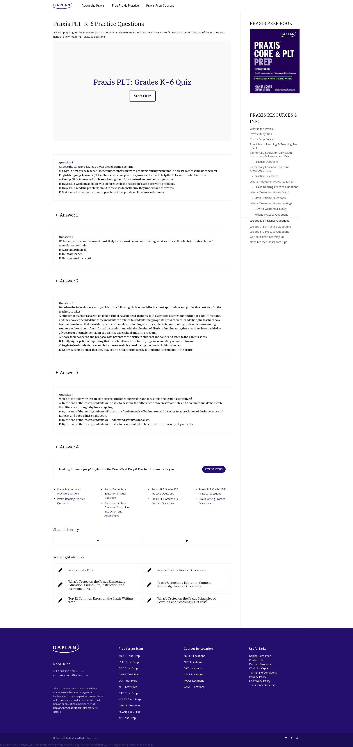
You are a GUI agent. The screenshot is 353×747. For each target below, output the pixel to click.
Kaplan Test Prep (260, 656)
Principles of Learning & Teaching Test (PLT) (274, 145)
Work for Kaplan (259, 668)
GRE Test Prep (128, 668)
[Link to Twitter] (286, 737)
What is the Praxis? (262, 129)
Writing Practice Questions (271, 214)
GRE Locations (193, 662)
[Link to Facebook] (291, 737)
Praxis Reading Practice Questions (276, 187)
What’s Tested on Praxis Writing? (271, 203)
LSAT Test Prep (129, 662)
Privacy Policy (257, 677)
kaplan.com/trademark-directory (73, 708)
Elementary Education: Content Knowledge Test (269, 168)
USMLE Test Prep (130, 705)
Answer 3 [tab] (69, 372)
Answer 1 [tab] (69, 215)
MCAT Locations (194, 680)
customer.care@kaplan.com (70, 675)
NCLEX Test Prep (130, 699)
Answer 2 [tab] (69, 281)
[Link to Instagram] (297, 737)
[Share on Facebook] (98, 541)
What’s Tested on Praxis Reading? (271, 181)
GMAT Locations (194, 687)
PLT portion (194, 32)
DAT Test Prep (128, 693)
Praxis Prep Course (262, 139)
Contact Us (256, 660)
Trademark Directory (262, 685)
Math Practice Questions (270, 198)
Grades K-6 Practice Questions (269, 220)
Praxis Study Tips (261, 134)
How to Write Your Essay (270, 208)
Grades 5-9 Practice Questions (269, 231)
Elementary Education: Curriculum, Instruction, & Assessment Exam (271, 154)
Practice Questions (266, 161)
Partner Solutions (260, 664)
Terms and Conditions (263, 672)
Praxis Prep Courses (160, 5)
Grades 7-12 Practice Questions (270, 226)
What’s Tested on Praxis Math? (270, 192)
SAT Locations (193, 668)
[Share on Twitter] (186, 541)
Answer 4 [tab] (69, 447)
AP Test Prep (127, 718)
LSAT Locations (193, 674)
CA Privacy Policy (259, 681)
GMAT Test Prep (129, 674)
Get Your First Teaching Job (267, 237)
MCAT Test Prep (129, 656)
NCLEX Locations (194, 656)
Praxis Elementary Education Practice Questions (115, 493)
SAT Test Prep (128, 680)
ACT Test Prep (128, 687)
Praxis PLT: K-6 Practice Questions (98, 23)
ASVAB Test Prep (130, 711)
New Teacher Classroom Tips (268, 242)
